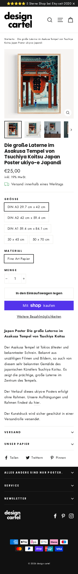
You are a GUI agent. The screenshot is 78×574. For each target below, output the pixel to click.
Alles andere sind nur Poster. (33, 472)
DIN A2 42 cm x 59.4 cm (27, 217)
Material (13, 250)
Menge (10, 270)
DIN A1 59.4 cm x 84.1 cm (28, 228)
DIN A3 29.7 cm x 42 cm (26, 207)
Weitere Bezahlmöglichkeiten (39, 316)
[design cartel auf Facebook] (55, 516)
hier (37, 402)
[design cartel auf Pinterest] (63, 516)
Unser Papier (17, 444)
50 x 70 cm (41, 239)
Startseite (9, 39)
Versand (12, 432)
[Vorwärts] (71, 129)
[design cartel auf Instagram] (71, 516)
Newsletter (15, 498)
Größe (11, 199)
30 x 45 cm (16, 239)
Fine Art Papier (19, 258)
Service (11, 485)
